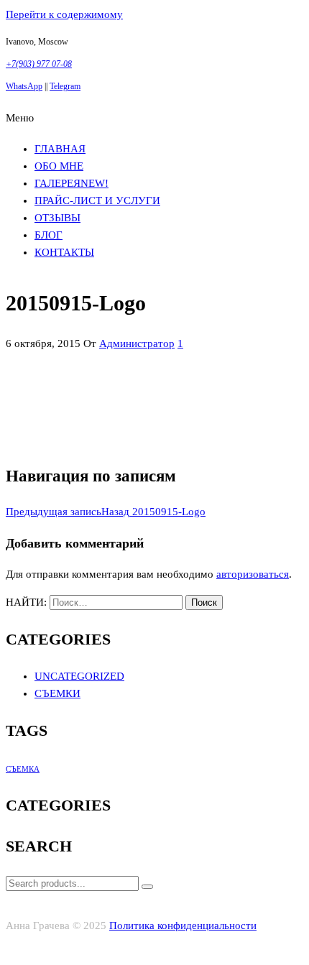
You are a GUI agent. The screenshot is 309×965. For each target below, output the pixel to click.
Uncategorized (79, 676)
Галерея (71, 183)
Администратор (137, 343)
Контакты (64, 252)
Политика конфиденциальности (183, 925)
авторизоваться (252, 574)
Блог (48, 235)
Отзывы (57, 217)
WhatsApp (24, 86)
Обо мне (58, 166)
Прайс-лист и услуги (97, 200)
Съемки (57, 693)
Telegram (65, 86)
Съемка (23, 769)
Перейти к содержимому (64, 14)
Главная (60, 148)
